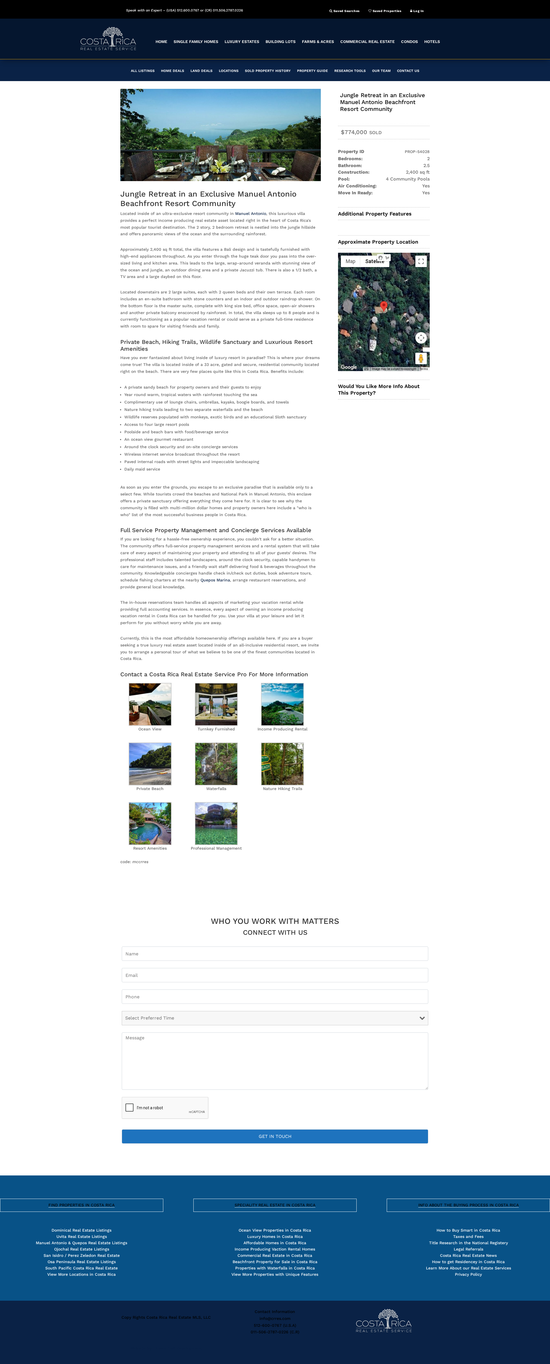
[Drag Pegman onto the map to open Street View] (421, 358)
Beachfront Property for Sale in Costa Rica (275, 1261)
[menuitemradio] (380, 257)
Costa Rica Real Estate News (468, 1255)
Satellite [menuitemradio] (374, 261)
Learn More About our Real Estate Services (468, 1268)
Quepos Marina (215, 580)
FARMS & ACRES (318, 41)
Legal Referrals (468, 1249)
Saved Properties (386, 11)
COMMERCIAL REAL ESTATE (367, 41)
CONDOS (409, 41)
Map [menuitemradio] (350, 261)
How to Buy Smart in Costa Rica (468, 1230)
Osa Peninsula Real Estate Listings (82, 1261)
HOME (161, 41)
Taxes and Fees (468, 1236)
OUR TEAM (381, 71)
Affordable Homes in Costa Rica (274, 1242)
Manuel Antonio (250, 213)
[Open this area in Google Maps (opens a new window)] (348, 367)
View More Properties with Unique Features (274, 1274)
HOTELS (432, 41)
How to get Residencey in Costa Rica (468, 1261)
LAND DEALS (201, 71)
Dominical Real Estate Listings (81, 1230)
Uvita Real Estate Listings (81, 1236)
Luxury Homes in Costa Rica (275, 1236)
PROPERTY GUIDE (312, 71)
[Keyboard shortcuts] (366, 369)
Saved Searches (346, 11)
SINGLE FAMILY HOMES (196, 41)
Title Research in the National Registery (468, 1242)
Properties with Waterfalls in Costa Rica (275, 1268)
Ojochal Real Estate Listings (81, 1249)
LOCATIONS (229, 71)
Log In (418, 11)
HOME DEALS (172, 71)
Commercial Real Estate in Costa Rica (274, 1255)
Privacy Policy (468, 1274)
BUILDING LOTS (281, 41)
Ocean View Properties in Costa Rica (275, 1230)
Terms (424, 369)
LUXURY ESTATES (242, 41)
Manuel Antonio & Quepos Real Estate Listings (81, 1242)
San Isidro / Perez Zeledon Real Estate (82, 1255)
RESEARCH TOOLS (350, 71)
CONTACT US (408, 71)
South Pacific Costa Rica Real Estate (81, 1268)
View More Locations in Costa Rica (81, 1274)
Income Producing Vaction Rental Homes (275, 1249)
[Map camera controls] (421, 338)
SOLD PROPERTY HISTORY (268, 71)
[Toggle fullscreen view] (421, 261)
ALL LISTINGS (143, 71)
